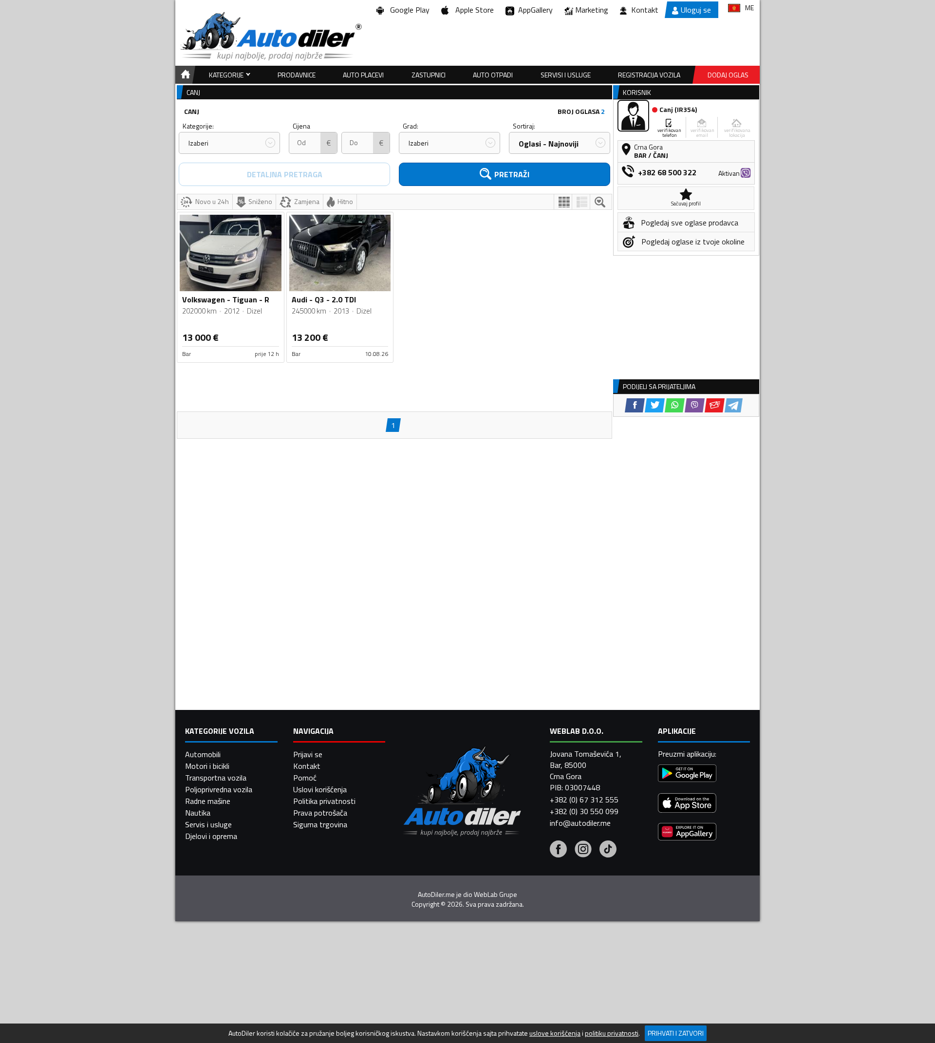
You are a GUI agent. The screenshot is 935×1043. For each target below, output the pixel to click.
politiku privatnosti (611, 1033)
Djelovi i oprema (211, 836)
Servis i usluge (208, 824)
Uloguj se (696, 10)
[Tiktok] (608, 850)
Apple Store (472, 10)
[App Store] (687, 804)
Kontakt (644, 10)
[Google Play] (687, 774)
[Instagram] (583, 850)
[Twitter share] (655, 405)
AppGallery (533, 10)
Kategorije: (198, 126)
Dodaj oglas (728, 75)
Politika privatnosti (324, 801)
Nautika (197, 813)
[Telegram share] (734, 405)
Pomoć (305, 777)
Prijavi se (307, 754)
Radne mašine (207, 801)
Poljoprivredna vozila (218, 789)
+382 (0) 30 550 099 (584, 811)
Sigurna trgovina (320, 824)
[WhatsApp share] (675, 405)
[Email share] (715, 405)
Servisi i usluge (566, 75)
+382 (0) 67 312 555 (584, 799)
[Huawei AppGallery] (687, 833)
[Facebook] (558, 850)
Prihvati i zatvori (676, 1033)
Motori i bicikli (207, 766)
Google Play (408, 10)
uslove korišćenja (554, 1033)
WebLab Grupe (495, 894)
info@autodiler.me (580, 823)
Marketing (591, 10)
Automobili (203, 754)
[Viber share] (695, 405)
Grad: (410, 126)
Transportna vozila (215, 777)
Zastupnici (428, 75)
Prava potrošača (320, 813)
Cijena (301, 126)
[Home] (183, 75)
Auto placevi (363, 75)
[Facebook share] (635, 405)
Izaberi (198, 143)
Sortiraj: (524, 126)
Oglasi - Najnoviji (549, 143)
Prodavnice (297, 75)
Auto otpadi (493, 75)
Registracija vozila (649, 75)
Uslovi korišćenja (320, 789)
